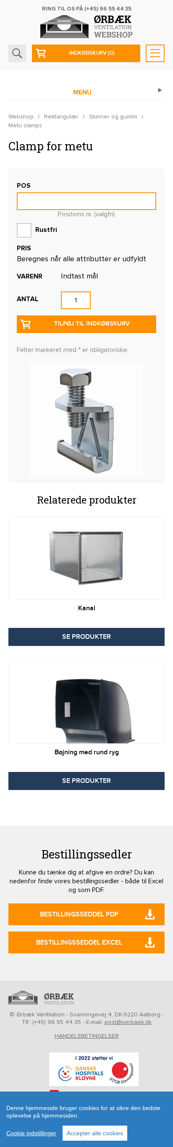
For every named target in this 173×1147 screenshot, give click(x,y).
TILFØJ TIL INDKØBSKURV (92, 324)
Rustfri (45, 229)
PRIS (24, 248)
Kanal (86, 608)
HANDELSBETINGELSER (87, 1036)
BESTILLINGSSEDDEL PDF (79, 915)
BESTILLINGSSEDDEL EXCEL (79, 943)
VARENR (29, 276)
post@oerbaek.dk (128, 1022)
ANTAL (28, 299)
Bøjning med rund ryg (87, 752)
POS (24, 185)
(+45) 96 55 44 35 (107, 9)
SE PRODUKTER (86, 637)
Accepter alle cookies (95, 1133)
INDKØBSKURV (92, 53)
